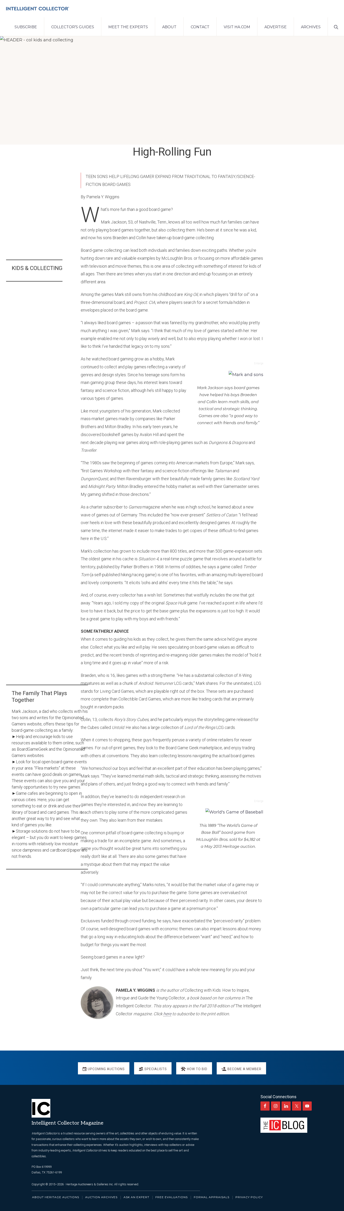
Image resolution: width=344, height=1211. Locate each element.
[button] (336, 26)
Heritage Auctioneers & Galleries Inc (89, 1184)
